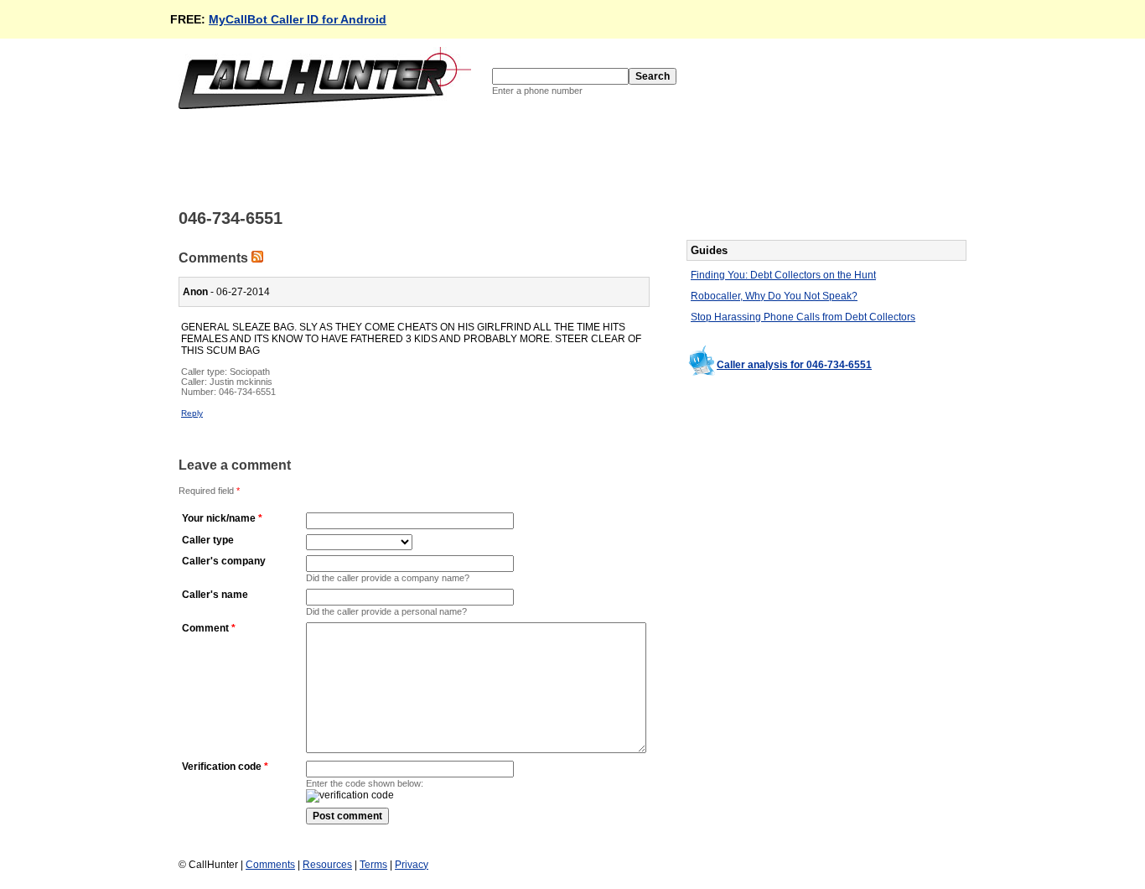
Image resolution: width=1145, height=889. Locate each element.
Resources (327, 865)
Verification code (222, 766)
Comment (205, 628)
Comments (270, 865)
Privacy (411, 865)
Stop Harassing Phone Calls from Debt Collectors (803, 317)
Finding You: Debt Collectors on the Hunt (783, 275)
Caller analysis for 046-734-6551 (794, 365)
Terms (373, 865)
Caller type (208, 540)
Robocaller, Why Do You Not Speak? (774, 296)
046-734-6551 (247, 392)
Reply (192, 413)
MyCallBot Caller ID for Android (297, 19)
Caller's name (215, 594)
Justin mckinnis (241, 382)
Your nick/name (219, 518)
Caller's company (224, 561)
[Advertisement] (484, 157)
